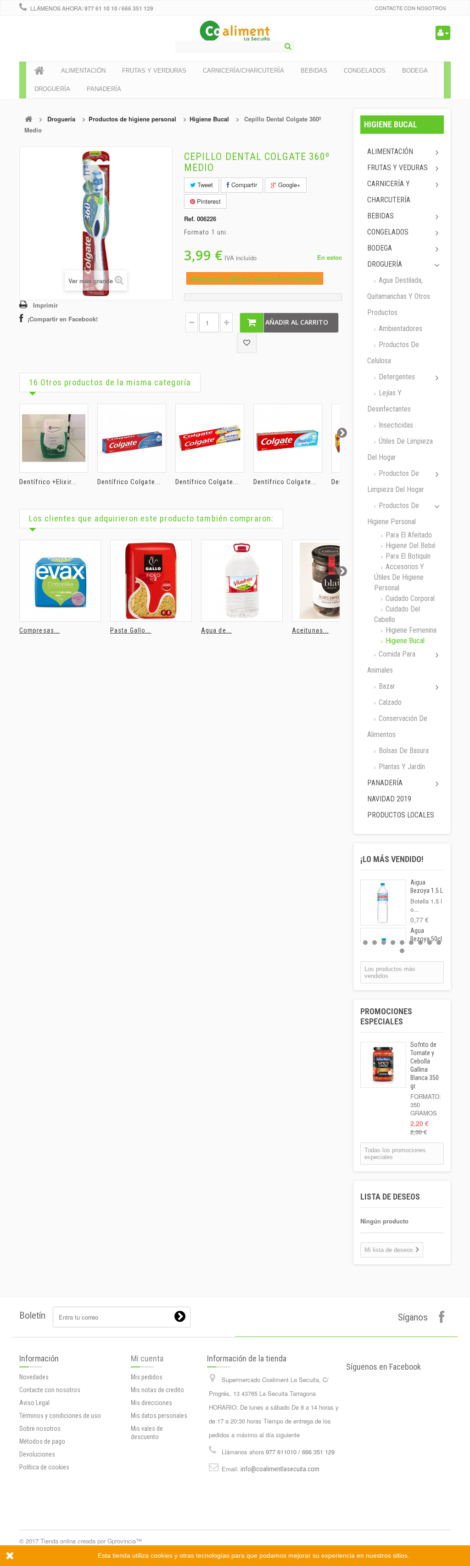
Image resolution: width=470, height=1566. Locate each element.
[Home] (39, 71)
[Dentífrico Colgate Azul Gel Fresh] (287, 438)
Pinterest (208, 201)
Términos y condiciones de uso (60, 1415)
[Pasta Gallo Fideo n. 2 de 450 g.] (151, 581)
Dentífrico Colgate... (129, 482)
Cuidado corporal (409, 598)
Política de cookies (44, 1467)
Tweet (204, 184)
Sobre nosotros (40, 1428)
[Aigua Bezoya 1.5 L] (383, 903)
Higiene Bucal (209, 118)
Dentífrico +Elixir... (48, 482)
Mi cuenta (147, 1358)
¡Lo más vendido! (392, 859)
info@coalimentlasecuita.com (280, 1469)
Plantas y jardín (401, 766)
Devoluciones (37, 1454)
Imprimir (45, 305)
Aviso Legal (34, 1402)
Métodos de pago (42, 1441)
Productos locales (400, 815)
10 (402, 951)
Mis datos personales (159, 1415)
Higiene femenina (410, 630)
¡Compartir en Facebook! (63, 318)
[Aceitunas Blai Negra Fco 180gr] (333, 581)
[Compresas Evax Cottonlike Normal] (60, 581)
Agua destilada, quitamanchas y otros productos (398, 296)
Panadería (385, 782)
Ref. (189, 219)
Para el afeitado (408, 535)
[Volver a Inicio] (28, 119)
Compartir (243, 184)
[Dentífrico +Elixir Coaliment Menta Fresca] (53, 438)
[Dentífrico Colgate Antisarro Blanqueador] (209, 438)
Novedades (34, 1377)
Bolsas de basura (403, 750)
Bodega (379, 248)
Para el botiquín (407, 556)
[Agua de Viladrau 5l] (242, 581)
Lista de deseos (390, 1196)
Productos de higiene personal (132, 118)
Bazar (386, 686)
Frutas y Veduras (397, 167)
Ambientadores (399, 328)
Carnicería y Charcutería (388, 191)
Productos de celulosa (393, 352)
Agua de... (216, 630)
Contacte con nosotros (410, 7)
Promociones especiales (386, 1016)
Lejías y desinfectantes (389, 401)
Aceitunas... (310, 630)
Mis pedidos (146, 1377)
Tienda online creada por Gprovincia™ (91, 1541)
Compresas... (39, 630)
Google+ (288, 184)
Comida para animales (391, 662)
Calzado (389, 702)
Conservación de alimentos (397, 726)
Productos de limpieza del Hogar (395, 481)
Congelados (387, 232)
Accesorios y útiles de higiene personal (399, 577)
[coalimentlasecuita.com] (235, 32)
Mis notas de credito (157, 1390)
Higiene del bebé (410, 545)
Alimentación (390, 151)
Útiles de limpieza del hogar (400, 449)
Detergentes (396, 376)
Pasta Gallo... (130, 630)
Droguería (61, 118)
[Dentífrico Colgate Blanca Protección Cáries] (131, 438)
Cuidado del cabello (397, 614)
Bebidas (380, 215)
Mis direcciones (151, 1402)
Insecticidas (395, 425)
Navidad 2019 (389, 798)
